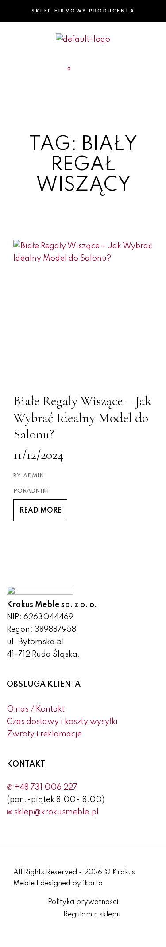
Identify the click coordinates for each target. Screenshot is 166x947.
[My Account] (122, 71)
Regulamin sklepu (91, 914)
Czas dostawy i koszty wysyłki (62, 722)
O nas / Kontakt (36, 709)
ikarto (93, 883)
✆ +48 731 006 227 (42, 787)
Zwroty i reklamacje (44, 734)
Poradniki (31, 491)
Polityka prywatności (83, 902)
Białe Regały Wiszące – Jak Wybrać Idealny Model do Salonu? (82, 417)
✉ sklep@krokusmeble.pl (53, 812)
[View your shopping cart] (63, 71)
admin (33, 476)
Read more (40, 510)
